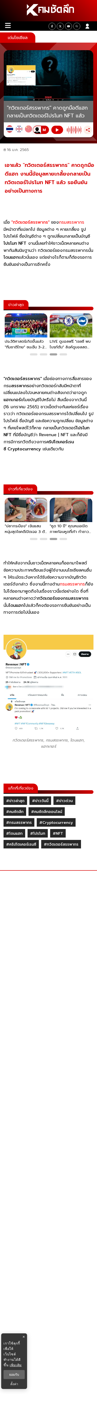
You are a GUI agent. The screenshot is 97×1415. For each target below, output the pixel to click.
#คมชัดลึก (15, 812)
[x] (60, 26)
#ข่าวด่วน (64, 801)
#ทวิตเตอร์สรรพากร (61, 844)
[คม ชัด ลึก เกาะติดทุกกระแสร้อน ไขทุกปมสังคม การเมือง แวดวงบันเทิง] (48, 11)
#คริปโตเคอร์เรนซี (21, 844)
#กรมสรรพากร (19, 822)
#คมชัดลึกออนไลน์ (46, 812)
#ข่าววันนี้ (40, 801)
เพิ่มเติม (16, 1365)
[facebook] (52, 26)
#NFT (58, 833)
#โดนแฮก (14, 833)
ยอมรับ (14, 1374)
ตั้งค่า (14, 1384)
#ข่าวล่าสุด (15, 801)
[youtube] (68, 26)
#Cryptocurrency (56, 822)
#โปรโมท (37, 833)
